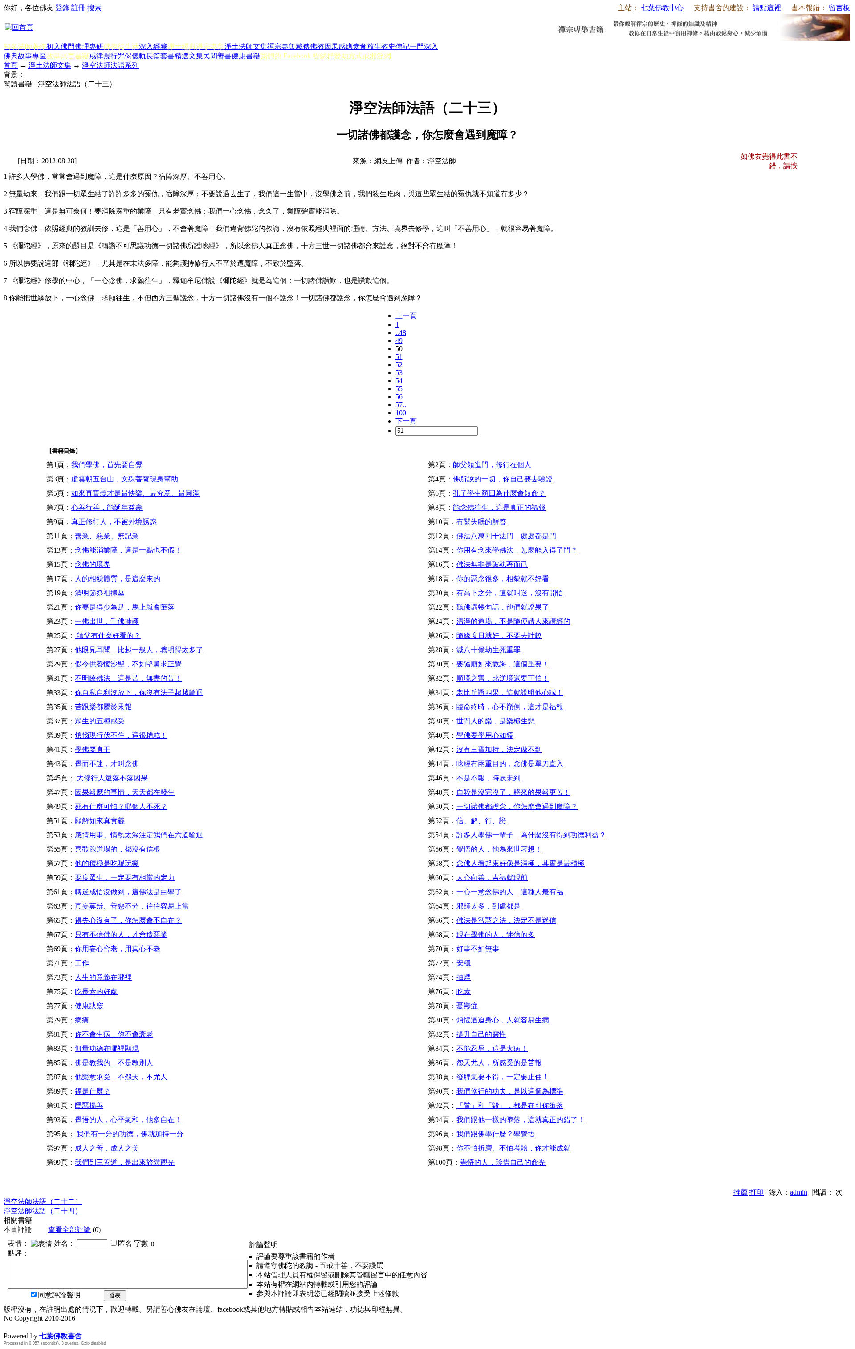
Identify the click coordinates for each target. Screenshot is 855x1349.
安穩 (463, 963)
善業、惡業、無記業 (107, 536)
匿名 (125, 1243)
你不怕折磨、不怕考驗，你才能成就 (513, 1148)
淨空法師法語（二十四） (43, 1211)
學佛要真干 (92, 749)
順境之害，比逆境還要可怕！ (502, 678)
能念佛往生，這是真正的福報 (499, 507)
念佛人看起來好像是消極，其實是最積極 (520, 863)
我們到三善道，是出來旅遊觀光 (125, 1162)
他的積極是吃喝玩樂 (107, 863)
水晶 (11, 1326)
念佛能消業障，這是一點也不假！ (128, 550)
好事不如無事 (477, 949)
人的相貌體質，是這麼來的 (117, 578)
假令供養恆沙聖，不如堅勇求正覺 (128, 664)
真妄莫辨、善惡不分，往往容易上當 (132, 906)
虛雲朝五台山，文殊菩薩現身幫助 (124, 479)
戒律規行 (103, 56)
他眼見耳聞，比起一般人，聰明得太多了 (139, 650)
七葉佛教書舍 (60, 1336)
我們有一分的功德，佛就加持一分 (129, 1134)
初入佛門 (60, 46)
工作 (82, 963)
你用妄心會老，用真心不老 (117, 949)
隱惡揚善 (89, 1105)
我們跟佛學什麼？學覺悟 (495, 1134)
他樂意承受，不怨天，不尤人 (121, 1077)
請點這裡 (767, 8)
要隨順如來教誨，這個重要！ (502, 664)
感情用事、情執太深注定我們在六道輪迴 (139, 835)
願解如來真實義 (100, 820)
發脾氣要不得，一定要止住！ (502, 1077)
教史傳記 (395, 46)
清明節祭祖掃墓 (100, 593)
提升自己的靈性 (481, 1034)
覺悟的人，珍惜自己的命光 (503, 1162)
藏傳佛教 (310, 46)
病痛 (82, 1020)
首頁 (11, 65)
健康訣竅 (89, 1006)
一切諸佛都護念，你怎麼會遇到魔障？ (517, 806)
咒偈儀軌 (132, 56)
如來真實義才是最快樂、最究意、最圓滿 (135, 493)
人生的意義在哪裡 (103, 977)
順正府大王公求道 (48, 1326)
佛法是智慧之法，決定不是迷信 (506, 920)
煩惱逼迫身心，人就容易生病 (502, 1020)
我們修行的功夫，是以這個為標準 (509, 1091)
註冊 (78, 8)
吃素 (463, 991)
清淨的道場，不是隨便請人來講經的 (513, 621)
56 (399, 396)
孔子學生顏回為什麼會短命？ (499, 493)
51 (399, 356)
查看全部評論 (69, 1229)
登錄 (62, 8)
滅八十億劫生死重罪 (488, 650)
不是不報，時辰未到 (488, 778)
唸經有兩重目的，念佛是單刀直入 (509, 763)
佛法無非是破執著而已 (492, 564)
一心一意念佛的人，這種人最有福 (509, 892)
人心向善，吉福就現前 (492, 877)
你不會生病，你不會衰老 (114, 1034)
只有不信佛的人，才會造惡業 (121, 934)
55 (399, 388)
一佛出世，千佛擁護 (107, 621)
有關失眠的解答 (481, 521)
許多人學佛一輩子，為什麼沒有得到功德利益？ (531, 835)
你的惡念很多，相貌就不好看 (502, 578)
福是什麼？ (92, 1091)
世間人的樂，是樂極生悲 (495, 721)
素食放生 (367, 46)
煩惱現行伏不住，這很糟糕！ (121, 735)
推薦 (740, 1192)
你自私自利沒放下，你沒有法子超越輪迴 (139, 692)
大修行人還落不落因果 (111, 778)
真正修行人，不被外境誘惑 (114, 521)
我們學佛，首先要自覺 (106, 465)
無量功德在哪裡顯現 (107, 1048)
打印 (756, 1192)
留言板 (839, 8)
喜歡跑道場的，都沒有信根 (117, 849)
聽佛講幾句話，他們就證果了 (502, 607)
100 (400, 412)
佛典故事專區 (25, 56)
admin (798, 1192)
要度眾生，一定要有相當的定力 (125, 877)
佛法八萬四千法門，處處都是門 (506, 536)
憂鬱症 (467, 1006)
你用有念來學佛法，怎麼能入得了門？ (517, 550)
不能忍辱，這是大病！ (492, 1048)
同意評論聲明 (59, 1295)
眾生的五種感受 (100, 721)
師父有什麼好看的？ (108, 635)
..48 (400, 332)
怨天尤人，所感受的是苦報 (499, 1062)
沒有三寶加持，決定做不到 (499, 749)
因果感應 (338, 46)
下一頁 (406, 421)
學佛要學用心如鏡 (484, 735)
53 (399, 372)
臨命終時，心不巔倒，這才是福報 (509, 707)
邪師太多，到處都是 (488, 906)
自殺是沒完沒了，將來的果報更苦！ (513, 792)
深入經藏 (153, 46)
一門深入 (424, 46)
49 (399, 340)
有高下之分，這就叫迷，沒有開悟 (509, 593)
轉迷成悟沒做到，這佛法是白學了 (128, 892)
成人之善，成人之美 (107, 1148)
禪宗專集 (281, 46)
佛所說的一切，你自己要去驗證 (503, 479)
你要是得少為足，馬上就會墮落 (125, 607)
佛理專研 (89, 46)
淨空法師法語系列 (110, 65)
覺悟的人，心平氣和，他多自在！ (128, 1119)
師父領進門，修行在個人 (492, 465)
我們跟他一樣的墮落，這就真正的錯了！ (520, 1119)
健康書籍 (246, 56)
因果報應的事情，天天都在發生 (125, 792)
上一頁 (406, 315)
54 (399, 380)
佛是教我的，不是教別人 (114, 1062)
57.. (400, 404)
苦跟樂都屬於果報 (103, 707)
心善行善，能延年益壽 (106, 507)
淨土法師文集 (245, 46)
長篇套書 (160, 56)
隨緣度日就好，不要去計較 (499, 635)
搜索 (94, 8)
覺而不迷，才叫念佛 (107, 763)
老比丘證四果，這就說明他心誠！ (509, 692)
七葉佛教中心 (662, 8)
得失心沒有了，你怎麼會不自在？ (128, 920)
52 (399, 364)
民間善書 (217, 56)
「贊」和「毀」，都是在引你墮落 (509, 1105)
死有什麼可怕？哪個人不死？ (121, 806)
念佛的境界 (92, 564)
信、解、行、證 (481, 820)
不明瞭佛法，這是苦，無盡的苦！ (128, 678)
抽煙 (463, 977)
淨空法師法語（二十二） (43, 1201)
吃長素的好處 (96, 991)
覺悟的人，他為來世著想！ (499, 849)
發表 (115, 1295)
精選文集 (189, 56)
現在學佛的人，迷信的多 (495, 934)
